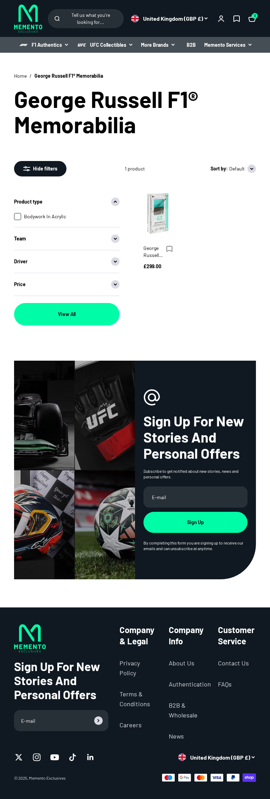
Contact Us (233, 663)
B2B (191, 45)
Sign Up (195, 522)
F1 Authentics (47, 45)
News (176, 736)
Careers (131, 725)
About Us (181, 663)
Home (20, 76)
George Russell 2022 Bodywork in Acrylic (154, 252)
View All (67, 314)
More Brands (154, 45)
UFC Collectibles (108, 45)
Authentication (190, 684)
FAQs (225, 684)
